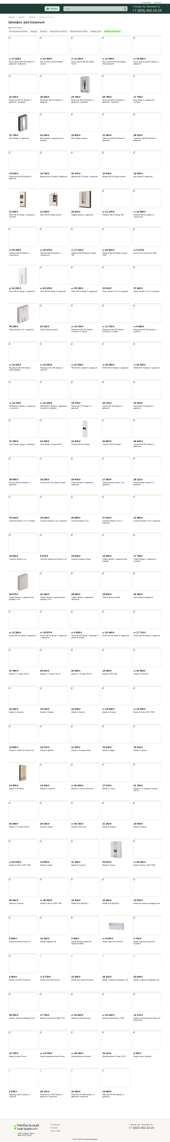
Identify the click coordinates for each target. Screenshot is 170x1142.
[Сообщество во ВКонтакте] (131, 1134)
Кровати (43, 31)
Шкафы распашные (112, 31)
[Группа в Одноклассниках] (136, 1134)
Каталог (54, 9)
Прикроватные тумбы (78, 31)
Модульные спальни (58, 31)
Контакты (158, 2)
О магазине (146, 2)
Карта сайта (55, 1131)
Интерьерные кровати (18, 31)
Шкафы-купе (96, 31)
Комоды (34, 31)
